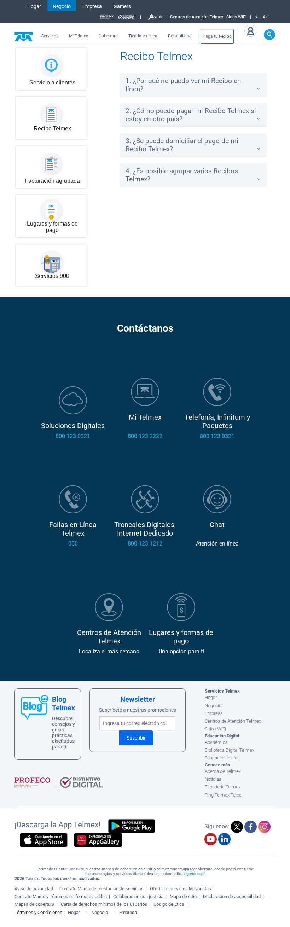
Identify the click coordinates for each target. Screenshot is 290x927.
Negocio (62, 6)
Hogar (34, 6)
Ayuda (157, 16)
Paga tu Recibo (217, 36)
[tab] (193, 85)
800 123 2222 (145, 436)
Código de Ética (168, 904)
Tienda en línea (142, 36)
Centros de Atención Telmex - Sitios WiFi (208, 16)
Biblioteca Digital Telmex (229, 750)
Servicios (49, 36)
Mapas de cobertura (34, 904)
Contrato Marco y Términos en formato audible (60, 896)
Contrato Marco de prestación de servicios (101, 888)
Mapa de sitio (183, 896)
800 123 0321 (73, 436)
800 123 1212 (145, 543)
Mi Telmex (78, 36)
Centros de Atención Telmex (233, 721)
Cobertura (108, 36)
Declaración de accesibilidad (232, 896)
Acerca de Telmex (223, 771)
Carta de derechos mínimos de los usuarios (104, 904)
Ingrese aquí (194, 873)
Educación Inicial (221, 757)
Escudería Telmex (222, 786)
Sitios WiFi (215, 728)
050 (73, 543)
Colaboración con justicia (138, 896)
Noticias (213, 779)
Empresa (92, 6)
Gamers (122, 6)
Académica (216, 742)
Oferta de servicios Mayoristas (180, 888)
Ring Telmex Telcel (224, 795)
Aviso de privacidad (33, 888)
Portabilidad (180, 36)
